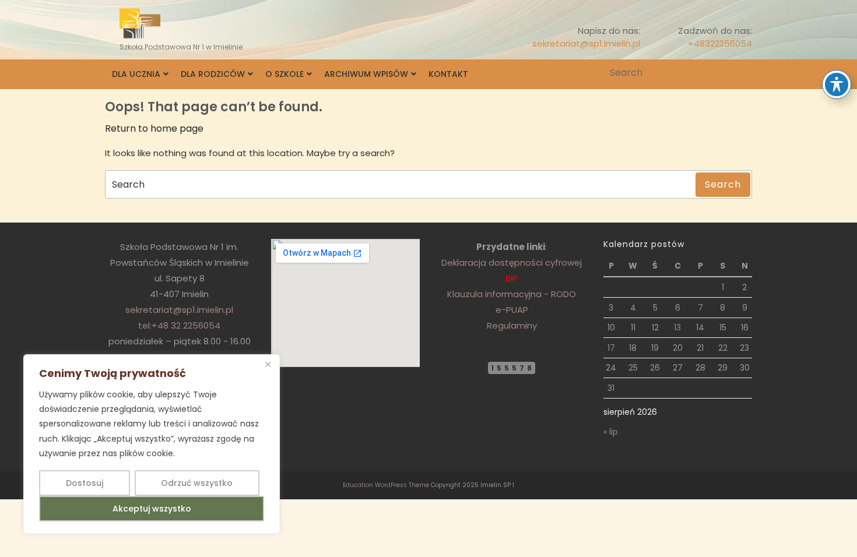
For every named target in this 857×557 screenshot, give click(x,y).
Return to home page (154, 128)
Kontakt (448, 74)
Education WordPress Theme (386, 485)
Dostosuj (84, 483)
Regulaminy (512, 325)
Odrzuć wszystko (197, 483)
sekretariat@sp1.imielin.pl (586, 43)
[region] (151, 444)
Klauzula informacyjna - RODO (511, 294)
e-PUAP (512, 310)
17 (611, 348)
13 (677, 327)
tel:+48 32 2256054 (179, 325)
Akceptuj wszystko (152, 508)
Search (744, 72)
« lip (610, 432)
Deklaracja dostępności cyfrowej (511, 262)
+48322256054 (720, 43)
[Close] (268, 364)
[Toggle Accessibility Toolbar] (837, 84)
